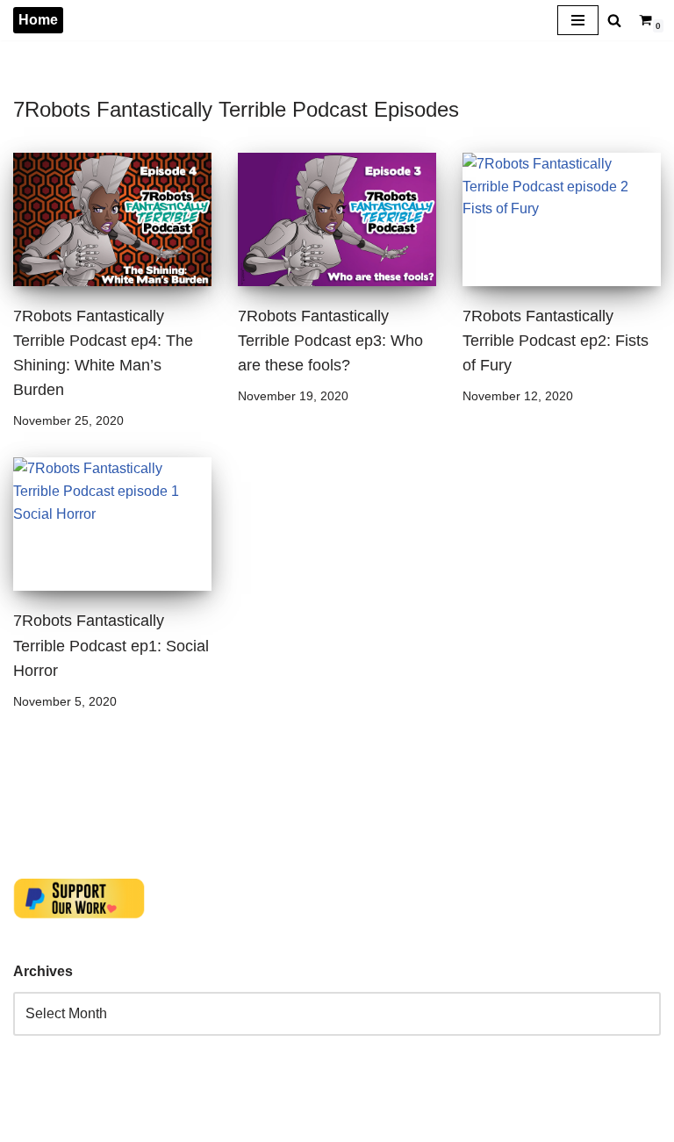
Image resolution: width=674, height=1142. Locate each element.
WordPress (169, 1124)
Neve (30, 1124)
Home (38, 19)
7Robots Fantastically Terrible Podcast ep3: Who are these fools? (330, 340)
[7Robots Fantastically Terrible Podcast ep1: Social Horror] (112, 524)
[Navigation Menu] (578, 20)
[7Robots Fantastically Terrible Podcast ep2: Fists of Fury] (561, 219)
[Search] (614, 20)
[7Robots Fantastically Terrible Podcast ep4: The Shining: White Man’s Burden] (112, 219)
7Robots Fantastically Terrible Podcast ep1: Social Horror (111, 645)
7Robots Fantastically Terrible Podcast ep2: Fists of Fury (555, 340)
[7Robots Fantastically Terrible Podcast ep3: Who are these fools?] (337, 219)
